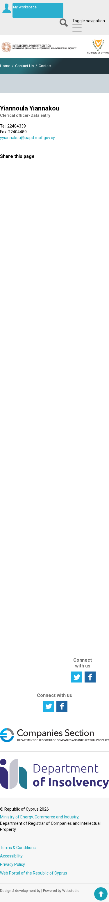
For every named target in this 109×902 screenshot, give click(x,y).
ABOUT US (82, 616)
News (79, 426)
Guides (80, 454)
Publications (85, 447)
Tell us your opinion (54, 315)
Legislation (83, 419)
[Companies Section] (54, 741)
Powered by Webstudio (61, 891)
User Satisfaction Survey (54, 277)
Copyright (49, 430)
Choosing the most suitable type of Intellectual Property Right (50, 384)
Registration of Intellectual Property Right (51, 465)
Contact (45, 66)
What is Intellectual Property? (17, 503)
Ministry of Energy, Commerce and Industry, (39, 817)
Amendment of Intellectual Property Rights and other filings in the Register (52, 518)
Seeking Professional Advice (19, 596)
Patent (46, 405)
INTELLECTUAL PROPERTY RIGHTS (54, 354)
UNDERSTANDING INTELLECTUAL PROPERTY (24, 483)
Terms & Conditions (18, 847)
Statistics (82, 433)
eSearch (81, 363)
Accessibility (11, 856)
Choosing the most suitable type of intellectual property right (17, 545)
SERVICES (48, 447)
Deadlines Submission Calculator (84, 491)
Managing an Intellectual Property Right (17, 425)
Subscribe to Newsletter (54, 238)
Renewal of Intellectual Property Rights (50, 488)
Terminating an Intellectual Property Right (18, 451)
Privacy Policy (12, 864)
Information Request (54, 199)
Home (5, 66)
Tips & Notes (79, 470)
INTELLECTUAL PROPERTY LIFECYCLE (21, 354)
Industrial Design (48, 421)
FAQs (78, 479)
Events (80, 440)
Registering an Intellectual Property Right (17, 400)
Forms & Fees (81, 403)
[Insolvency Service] (54, 787)
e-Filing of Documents (84, 373)
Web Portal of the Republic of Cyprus (33, 873)
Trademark (50, 412)
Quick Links (84, 461)
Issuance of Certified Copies (51, 546)
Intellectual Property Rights (17, 520)
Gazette (81, 412)
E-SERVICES (81, 351)
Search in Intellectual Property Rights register (17, 575)
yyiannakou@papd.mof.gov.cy (27, 137)
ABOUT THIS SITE (81, 638)
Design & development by (20, 891)
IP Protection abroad (16, 612)
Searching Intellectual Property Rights (17, 377)
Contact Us (24, 66)
